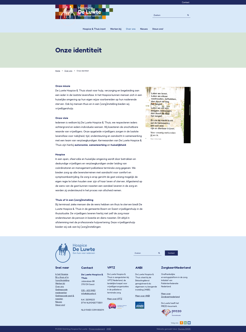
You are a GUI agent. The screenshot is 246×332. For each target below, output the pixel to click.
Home (57, 71)
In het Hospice (61, 274)
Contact (185, 2)
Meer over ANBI (142, 295)
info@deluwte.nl (88, 293)
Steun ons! (157, 28)
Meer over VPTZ (114, 298)
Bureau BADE (184, 329)
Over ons (131, 28)
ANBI (108, 329)
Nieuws (144, 28)
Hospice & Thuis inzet (94, 28)
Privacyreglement (97, 329)
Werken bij (115, 28)
